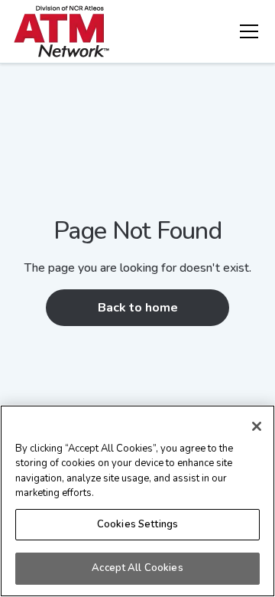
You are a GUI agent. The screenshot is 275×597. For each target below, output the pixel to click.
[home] (61, 31)
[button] (246, 31)
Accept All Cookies (137, 568)
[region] (137, 501)
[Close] (256, 426)
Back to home (138, 307)
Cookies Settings (137, 524)
